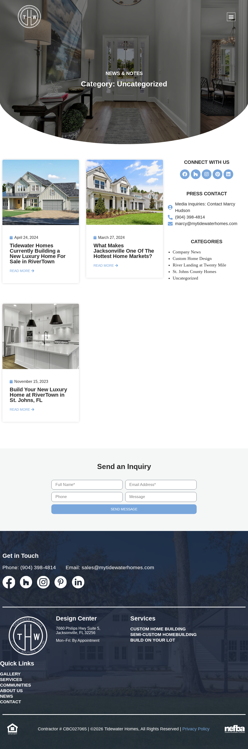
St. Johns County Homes (194, 271)
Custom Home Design (192, 258)
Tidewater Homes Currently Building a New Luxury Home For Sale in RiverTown (38, 253)
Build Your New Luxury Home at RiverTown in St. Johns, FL (38, 394)
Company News (187, 252)
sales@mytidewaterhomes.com (118, 567)
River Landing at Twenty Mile (199, 265)
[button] (231, 17)
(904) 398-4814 (38, 567)
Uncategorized (185, 278)
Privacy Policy (195, 728)
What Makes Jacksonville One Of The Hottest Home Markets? (123, 250)
